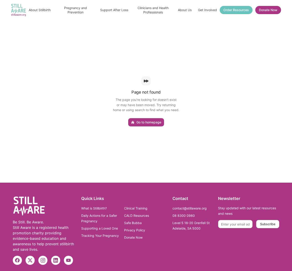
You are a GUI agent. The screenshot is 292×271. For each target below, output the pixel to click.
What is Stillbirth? (94, 208)
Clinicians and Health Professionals (153, 10)
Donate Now (268, 10)
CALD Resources (136, 215)
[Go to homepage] (18, 10)
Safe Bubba (133, 223)
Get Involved (207, 10)
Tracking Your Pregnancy (100, 236)
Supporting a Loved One (99, 228)
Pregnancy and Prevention (75, 10)
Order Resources (236, 10)
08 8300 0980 (183, 215)
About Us (185, 10)
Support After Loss (114, 10)
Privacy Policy (134, 230)
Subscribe (267, 224)
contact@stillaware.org (189, 208)
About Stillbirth (40, 10)
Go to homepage (148, 122)
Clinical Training (135, 208)
